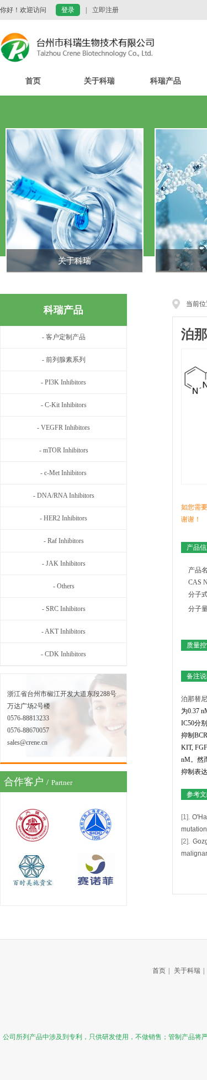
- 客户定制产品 (64, 337)
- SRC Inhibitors (64, 609)
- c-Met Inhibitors (63, 473)
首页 (33, 81)
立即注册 (105, 10)
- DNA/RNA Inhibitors (63, 495)
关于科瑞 (99, 81)
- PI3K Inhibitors (63, 382)
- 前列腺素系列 (64, 359)
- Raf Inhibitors (64, 541)
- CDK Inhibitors (63, 654)
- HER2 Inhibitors (63, 518)
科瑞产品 (165, 81)
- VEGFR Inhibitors (63, 427)
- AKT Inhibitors (63, 631)
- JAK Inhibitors (64, 563)
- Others (64, 586)
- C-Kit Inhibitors (64, 405)
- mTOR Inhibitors (63, 450)
